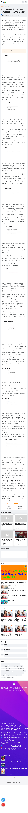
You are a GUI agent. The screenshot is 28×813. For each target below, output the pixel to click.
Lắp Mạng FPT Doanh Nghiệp (16, 781)
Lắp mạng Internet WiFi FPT (10, 729)
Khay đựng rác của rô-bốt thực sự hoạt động (20, 524)
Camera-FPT (10, 663)
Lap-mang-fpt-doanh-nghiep (19, 670)
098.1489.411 (16, 747)
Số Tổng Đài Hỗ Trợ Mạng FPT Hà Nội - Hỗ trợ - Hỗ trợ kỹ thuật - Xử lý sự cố (17, 591)
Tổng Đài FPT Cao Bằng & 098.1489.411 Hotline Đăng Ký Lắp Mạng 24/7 (17, 596)
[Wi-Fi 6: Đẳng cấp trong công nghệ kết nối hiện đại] (4, 587)
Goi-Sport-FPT (4, 668)
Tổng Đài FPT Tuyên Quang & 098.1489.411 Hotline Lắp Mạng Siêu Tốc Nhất (6, 619)
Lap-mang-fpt (21, 668)
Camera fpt (4, 663)
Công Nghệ (7, 6)
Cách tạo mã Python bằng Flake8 (20, 540)
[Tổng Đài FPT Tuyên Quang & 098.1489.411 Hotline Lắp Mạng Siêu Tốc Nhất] (7, 613)
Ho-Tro (10, 668)
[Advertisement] (14, 707)
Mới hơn (3, 560)
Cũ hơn (24, 560)
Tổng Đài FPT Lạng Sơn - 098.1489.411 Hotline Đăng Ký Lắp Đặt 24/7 (7, 634)
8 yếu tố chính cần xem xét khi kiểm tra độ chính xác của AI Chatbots (6, 541)
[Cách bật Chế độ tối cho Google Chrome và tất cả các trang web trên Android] (7, 518)
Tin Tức (3, 675)
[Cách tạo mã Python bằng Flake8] (21, 534)
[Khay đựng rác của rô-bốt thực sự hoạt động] (21, 518)
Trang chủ (2, 6)
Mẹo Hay (21, 673)
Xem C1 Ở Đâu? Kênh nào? (7, 755)
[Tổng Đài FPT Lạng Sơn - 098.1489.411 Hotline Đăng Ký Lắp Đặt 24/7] (7, 628)
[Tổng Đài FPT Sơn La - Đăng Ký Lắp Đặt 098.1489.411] (21, 628)
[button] (2, 2)
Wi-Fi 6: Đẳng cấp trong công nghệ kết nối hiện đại (16, 586)
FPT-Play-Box (19, 666)
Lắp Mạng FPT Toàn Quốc (12, 782)
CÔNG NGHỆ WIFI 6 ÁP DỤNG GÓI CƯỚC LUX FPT (14, 762)
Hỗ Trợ (15, 668)
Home (7, 781)
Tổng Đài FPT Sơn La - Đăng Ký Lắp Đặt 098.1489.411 (20, 634)
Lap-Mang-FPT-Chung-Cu (7, 670)
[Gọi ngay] (3, 805)
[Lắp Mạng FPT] (4, 602)
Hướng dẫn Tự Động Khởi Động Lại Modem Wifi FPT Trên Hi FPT (13, 583)
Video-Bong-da (10, 677)
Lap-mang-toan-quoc (6, 673)
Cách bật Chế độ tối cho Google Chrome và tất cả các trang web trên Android (7, 525)
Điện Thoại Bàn (5, 666)
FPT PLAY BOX (12, 666)
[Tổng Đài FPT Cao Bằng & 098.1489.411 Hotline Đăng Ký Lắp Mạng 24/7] (4, 597)
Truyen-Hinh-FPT (9, 675)
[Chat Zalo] (3, 800)
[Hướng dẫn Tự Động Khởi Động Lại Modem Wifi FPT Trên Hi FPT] (14, 572)
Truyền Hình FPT (18, 675)
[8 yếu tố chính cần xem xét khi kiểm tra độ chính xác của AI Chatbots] (7, 534)
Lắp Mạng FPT (11, 600)
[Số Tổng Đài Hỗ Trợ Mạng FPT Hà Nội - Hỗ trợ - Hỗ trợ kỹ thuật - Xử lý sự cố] (4, 592)
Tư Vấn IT (4, 677)
